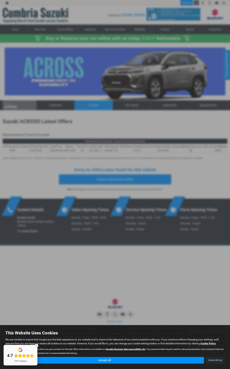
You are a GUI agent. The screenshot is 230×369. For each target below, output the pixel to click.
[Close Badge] (36, 346)
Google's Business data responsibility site (125, 349)
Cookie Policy (208, 343)
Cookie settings (215, 360)
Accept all (104, 360)
